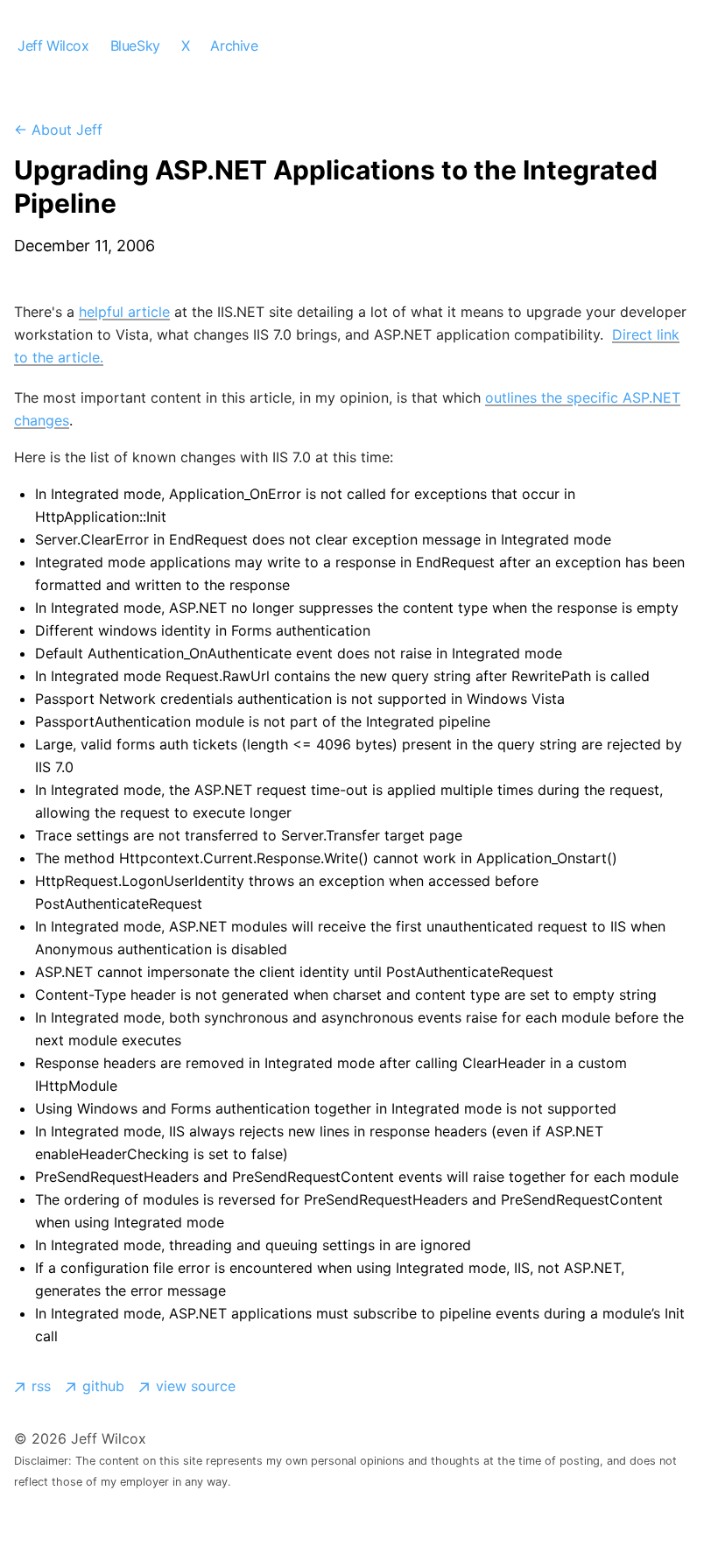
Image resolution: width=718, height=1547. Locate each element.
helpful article (124, 311)
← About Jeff (58, 129)
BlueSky (135, 45)
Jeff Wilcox (53, 45)
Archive (233, 45)
